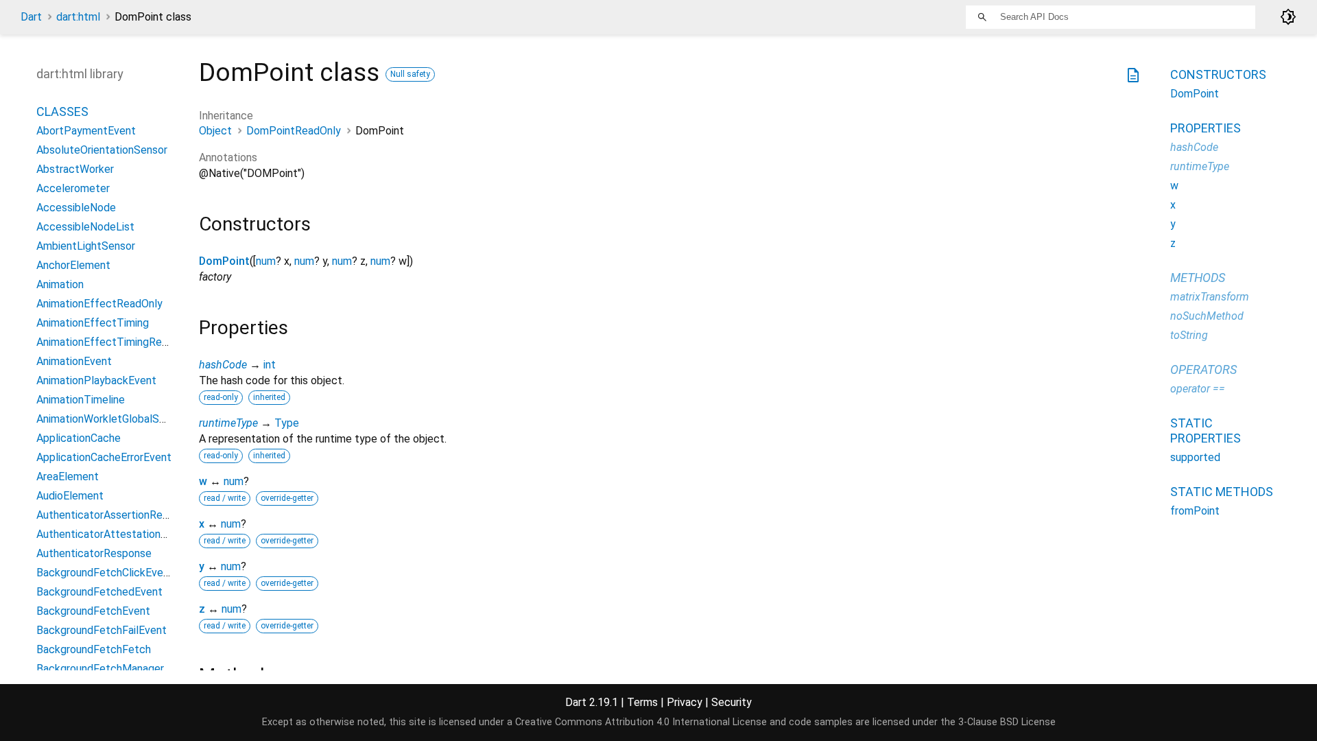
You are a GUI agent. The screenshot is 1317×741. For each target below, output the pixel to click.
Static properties (1205, 430)
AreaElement (67, 476)
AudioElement (70, 495)
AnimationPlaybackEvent (96, 380)
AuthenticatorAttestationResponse (122, 534)
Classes (62, 111)
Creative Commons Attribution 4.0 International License (641, 722)
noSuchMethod (1207, 315)
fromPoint (1195, 510)
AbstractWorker (75, 169)
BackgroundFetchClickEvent (105, 572)
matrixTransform (1209, 296)
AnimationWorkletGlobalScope (110, 418)
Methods (1197, 277)
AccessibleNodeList (85, 226)
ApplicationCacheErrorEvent (103, 457)
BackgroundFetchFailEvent (101, 630)
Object (215, 130)
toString (1189, 335)
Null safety (410, 74)
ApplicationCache (78, 438)
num (266, 261)
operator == (1197, 388)
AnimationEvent (74, 361)
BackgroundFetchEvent (93, 611)
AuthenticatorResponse (94, 553)
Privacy (684, 702)
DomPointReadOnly (293, 130)
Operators (1203, 369)
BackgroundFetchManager (100, 668)
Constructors (1218, 74)
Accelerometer (73, 188)
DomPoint (224, 261)
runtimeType (228, 423)
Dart (31, 16)
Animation (60, 284)
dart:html (78, 16)
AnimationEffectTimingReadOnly (115, 342)
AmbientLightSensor (85, 245)
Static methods (1221, 491)
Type (286, 423)
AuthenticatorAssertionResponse (117, 514)
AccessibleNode (76, 207)
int (269, 364)
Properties (1205, 128)
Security (731, 702)
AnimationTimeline (80, 399)
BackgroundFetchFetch (93, 649)
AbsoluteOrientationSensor (101, 149)
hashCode (223, 364)
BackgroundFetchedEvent (99, 591)
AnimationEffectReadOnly (99, 303)
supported (1195, 457)
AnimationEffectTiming (92, 322)
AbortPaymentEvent (86, 130)
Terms (642, 702)
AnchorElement (73, 265)
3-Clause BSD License (1007, 722)
